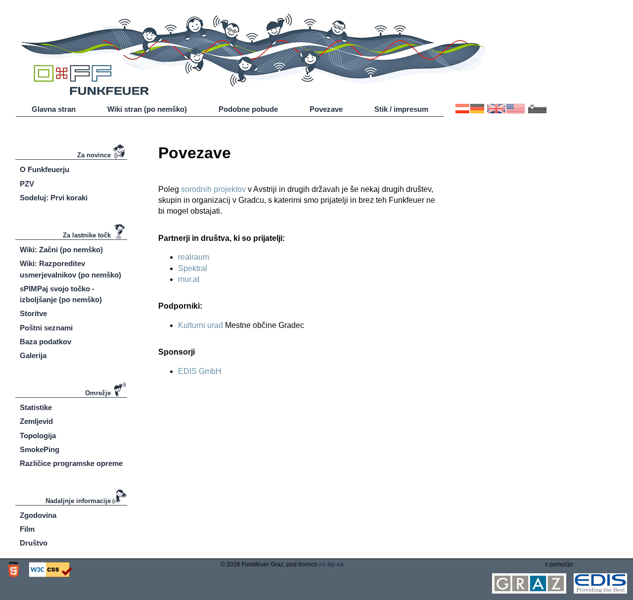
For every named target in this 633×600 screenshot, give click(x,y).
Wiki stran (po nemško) (147, 109)
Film (27, 529)
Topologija (38, 436)
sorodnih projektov (213, 189)
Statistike (36, 408)
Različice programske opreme (71, 463)
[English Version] (506, 111)
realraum (193, 257)
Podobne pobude (248, 109)
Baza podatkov (45, 342)
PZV (27, 184)
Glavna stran (54, 109)
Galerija (33, 356)
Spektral (192, 268)
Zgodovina (38, 515)
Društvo (33, 543)
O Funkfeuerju (44, 170)
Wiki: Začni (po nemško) (61, 250)
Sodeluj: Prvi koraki (54, 198)
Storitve (33, 314)
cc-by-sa (331, 564)
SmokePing (39, 450)
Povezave (326, 109)
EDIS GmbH (200, 371)
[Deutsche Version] (470, 111)
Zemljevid (36, 421)
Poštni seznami (46, 328)
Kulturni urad (200, 325)
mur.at (188, 279)
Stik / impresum (401, 109)
